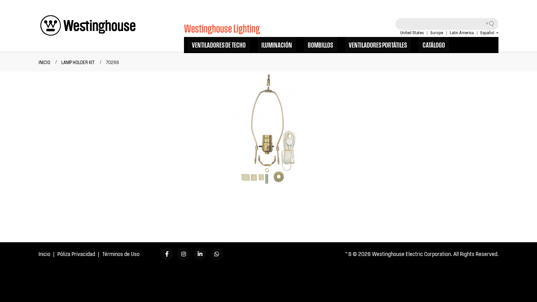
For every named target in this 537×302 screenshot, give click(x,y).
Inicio (44, 253)
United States (412, 32)
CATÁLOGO (434, 44)
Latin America (462, 32)
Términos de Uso (121, 253)
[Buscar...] (492, 24)
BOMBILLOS (320, 44)
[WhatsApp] (216, 254)
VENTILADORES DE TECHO (219, 44)
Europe (436, 32)
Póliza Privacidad (76, 253)
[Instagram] (183, 254)
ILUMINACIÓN (276, 44)
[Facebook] (167, 254)
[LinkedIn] (200, 254)
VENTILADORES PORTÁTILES (378, 44)
